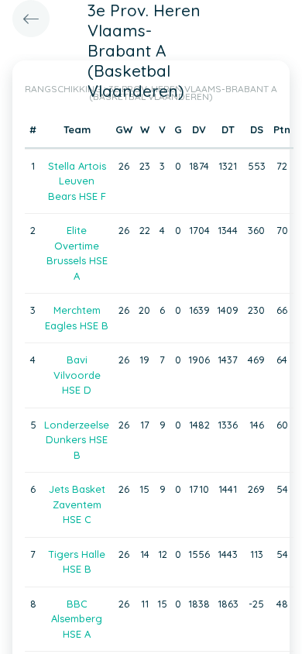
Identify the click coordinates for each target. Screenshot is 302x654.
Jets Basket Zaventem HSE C (77, 504)
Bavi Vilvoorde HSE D (77, 374)
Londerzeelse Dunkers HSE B (76, 439)
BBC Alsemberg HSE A (76, 618)
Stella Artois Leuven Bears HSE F (77, 181)
